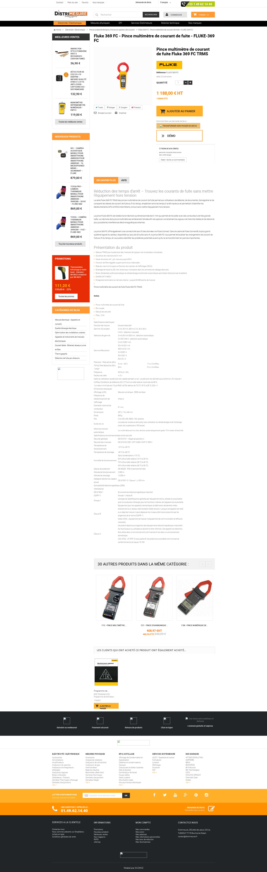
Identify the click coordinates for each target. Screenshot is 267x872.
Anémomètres (91, 767)
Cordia (188, 780)
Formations (156, 760)
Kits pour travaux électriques (130, 782)
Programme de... (101, 690)
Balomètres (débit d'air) (95, 772)
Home (58, 29)
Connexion (176, 14)
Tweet (100, 107)
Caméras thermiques (94, 775)
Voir (54, 785)
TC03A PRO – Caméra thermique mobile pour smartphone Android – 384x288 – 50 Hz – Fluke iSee (78, 195)
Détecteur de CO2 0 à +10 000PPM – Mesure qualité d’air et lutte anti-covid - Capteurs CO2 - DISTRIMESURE (78, 80)
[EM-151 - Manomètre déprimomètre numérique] (62, 108)
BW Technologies (192, 770)
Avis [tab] (124, 180)
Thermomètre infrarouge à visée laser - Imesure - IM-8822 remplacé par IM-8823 (78, 272)
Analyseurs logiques (60, 772)
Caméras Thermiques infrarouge (65, 780)
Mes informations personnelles (148, 837)
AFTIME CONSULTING (194, 757)
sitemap (97, 842)
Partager (111, 107)
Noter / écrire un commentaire (173, 159)
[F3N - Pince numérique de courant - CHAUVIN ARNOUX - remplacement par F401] (154, 597)
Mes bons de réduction (145, 839)
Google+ (124, 107)
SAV (153, 770)
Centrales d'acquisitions (61, 782)
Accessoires (57, 757)
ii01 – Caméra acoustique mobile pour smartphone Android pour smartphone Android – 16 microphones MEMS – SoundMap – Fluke (77, 160)
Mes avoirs (140, 832)
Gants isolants (124, 777)
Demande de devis (143, 2)
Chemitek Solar (192, 777)
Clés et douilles (125, 770)
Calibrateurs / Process (61, 777)
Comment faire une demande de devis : (171, 121)
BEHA (188, 762)
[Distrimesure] (71, 14)
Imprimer (122, 113)
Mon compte (143, 822)
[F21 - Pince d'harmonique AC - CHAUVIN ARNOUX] (114, 597)
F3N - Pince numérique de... (154, 625)
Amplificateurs (58, 762)
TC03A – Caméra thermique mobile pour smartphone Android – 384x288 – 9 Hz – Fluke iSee (78, 224)
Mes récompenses (143, 842)
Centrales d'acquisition (94, 777)
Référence (161, 72)
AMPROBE (190, 760)
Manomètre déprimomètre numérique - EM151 (78, 106)
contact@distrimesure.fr (187, 836)
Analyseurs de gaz (93, 765)
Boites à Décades (59, 775)
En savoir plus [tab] (106, 180)
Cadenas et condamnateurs (130, 762)
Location (155, 762)
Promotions (63, 258)
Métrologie (156, 765)
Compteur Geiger (92, 780)
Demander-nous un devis (195, 810)
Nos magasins (99, 837)
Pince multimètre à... (194, 625)
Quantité (161, 82)
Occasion (156, 767)
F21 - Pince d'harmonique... (114, 625)
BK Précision (191, 767)
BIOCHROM (190, 765)
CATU (188, 772)
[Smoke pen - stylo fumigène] (62, 54)
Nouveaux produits (68, 136)
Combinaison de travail (128, 772)
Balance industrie (92, 770)
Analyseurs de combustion (96, 762)
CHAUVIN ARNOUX (193, 775)
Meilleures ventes (67, 37)
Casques (122, 765)
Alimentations (57, 760)
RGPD (96, 839)
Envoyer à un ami (104, 113)
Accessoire (90, 757)
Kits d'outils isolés (126, 780)
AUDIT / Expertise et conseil (163, 757)
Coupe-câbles (124, 775)
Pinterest (137, 107)
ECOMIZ (139, 868)
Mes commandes (143, 829)
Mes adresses (141, 834)
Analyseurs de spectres (61, 765)
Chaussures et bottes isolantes (131, 767)
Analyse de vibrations (94, 760)
